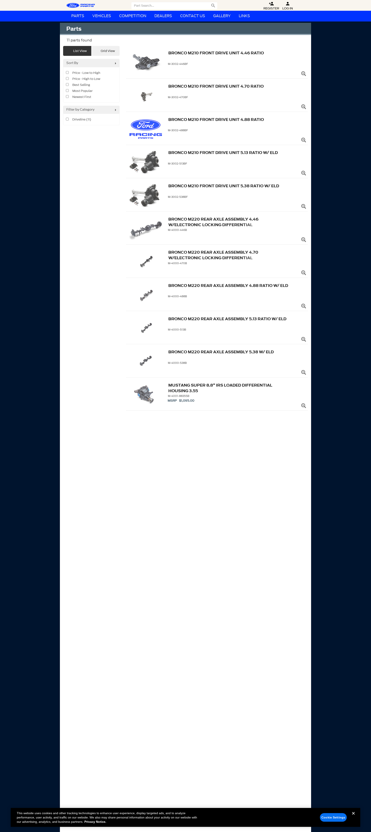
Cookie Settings (333, 817)
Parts (77, 16)
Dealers (163, 16)
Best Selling (81, 85)
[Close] (353, 816)
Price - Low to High (86, 73)
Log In (287, 6)
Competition (132, 16)
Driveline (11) (81, 119)
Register (271, 6)
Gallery (222, 16)
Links (244, 16)
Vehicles (101, 16)
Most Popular (82, 91)
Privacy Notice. (95, 821)
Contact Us (192, 16)
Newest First (81, 97)
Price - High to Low (86, 79)
